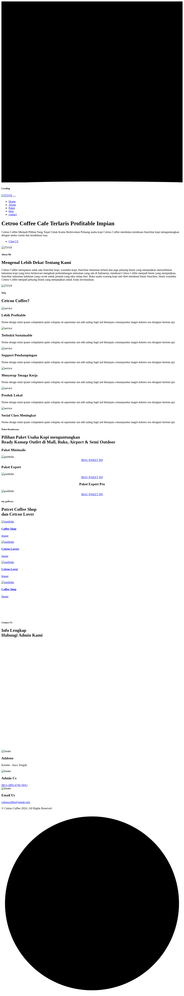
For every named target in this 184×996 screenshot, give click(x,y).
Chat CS (13, 241)
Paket (12, 208)
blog (11, 211)
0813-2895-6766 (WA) (14, 785)
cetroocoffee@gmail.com (15, 802)
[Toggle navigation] (14, 196)
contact (13, 214)
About (12, 204)
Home (12, 201)
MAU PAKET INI (92, 460)
